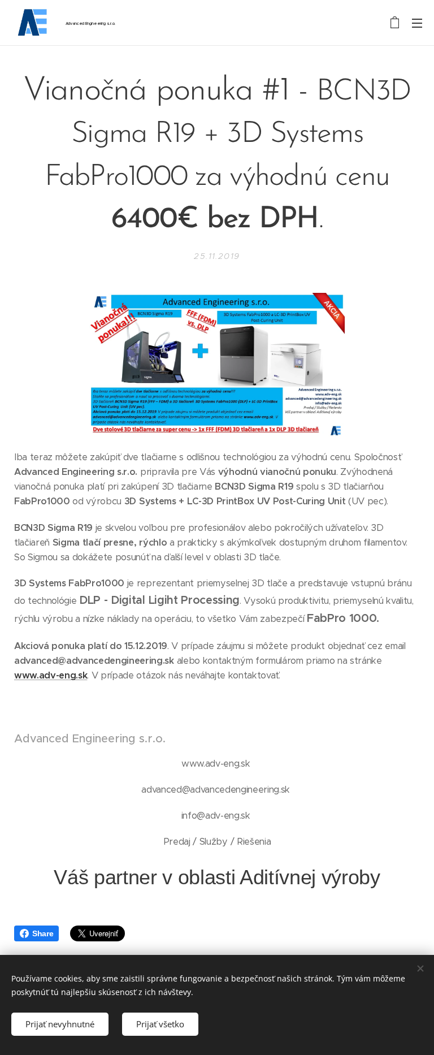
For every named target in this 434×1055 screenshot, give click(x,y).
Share (42, 933)
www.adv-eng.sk (50, 675)
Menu (417, 22)
